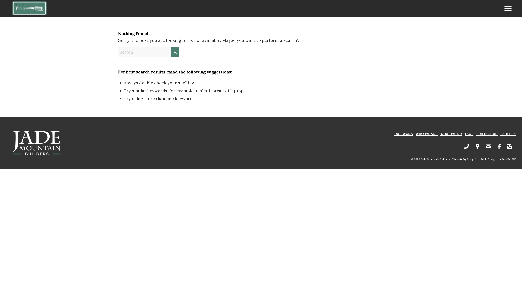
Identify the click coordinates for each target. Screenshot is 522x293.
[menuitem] (507, 8)
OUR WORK (403, 134)
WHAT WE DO (451, 134)
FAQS (469, 134)
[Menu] (507, 8)
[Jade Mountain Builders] (29, 8)
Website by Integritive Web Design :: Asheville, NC (484, 159)
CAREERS (508, 134)
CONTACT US (487, 134)
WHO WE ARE (427, 134)
